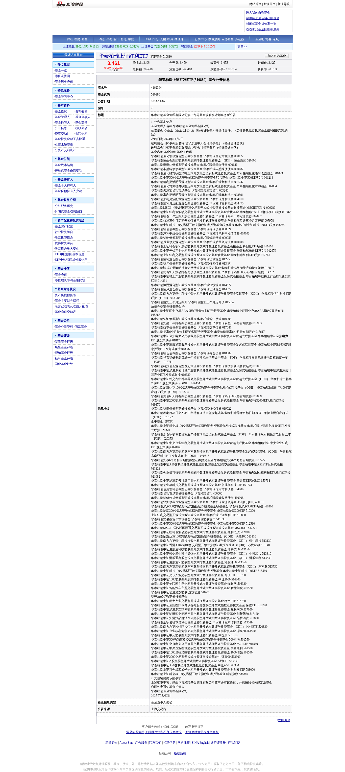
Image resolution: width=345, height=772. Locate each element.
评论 (109, 39)
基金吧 (259, 39)
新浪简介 (111, 742)
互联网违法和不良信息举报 (163, 732)
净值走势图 (62, 76)
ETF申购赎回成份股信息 (71, 260)
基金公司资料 (64, 327)
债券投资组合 (64, 243)
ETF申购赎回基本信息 (69, 254)
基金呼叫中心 (64, 96)
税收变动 (81, 128)
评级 (148, 39)
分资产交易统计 (65, 150)
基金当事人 (82, 117)
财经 (70, 39)
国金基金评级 (64, 364)
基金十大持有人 (65, 185)
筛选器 (239, 39)
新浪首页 (269, 4)
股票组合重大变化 (67, 248)
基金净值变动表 (65, 312)
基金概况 (61, 111)
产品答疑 (234, 742)
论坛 (276, 39)
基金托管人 (62, 122)
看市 (116, 39)
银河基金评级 (64, 358)
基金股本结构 (64, 165)
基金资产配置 (64, 226)
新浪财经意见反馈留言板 (202, 732)
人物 (163, 39)
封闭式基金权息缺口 (68, 211)
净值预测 (214, 39)
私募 (170, 39)
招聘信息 (169, 742)
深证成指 (108, 46)
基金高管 (81, 122)
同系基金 (81, 327)
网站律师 (184, 742)
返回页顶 (284, 720)
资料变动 (81, 111)
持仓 (124, 39)
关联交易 (81, 133)
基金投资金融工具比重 (70, 139)
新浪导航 (284, 4)
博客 (268, 39)
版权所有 (180, 753)
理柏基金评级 (64, 353)
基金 (85, 39)
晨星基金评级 (64, 347)
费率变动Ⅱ (61, 133)
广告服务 (141, 742)
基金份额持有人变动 (68, 191)
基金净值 (61, 274)
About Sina (126, 742)
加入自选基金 (277, 56)
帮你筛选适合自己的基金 (262, 18)
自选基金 (227, 39)
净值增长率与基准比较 (70, 280)
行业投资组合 (64, 232)
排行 (156, 39)
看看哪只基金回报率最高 (262, 29)
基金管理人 (62, 117)
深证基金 (187, 46)
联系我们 (155, 742)
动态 (102, 39)
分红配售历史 (64, 206)
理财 (77, 39)
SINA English (200, 742)
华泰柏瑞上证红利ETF (123, 56)
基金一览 (61, 70)
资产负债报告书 (65, 295)
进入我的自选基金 (258, 12)
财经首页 (255, 4)
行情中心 (201, 39)
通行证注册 (218, 742)
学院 (131, 39)
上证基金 (147, 46)
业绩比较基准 (64, 144)
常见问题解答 (135, 732)
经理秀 (179, 39)
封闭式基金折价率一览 (261, 24)
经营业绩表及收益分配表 (71, 306)
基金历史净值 (64, 81)
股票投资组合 (64, 237)
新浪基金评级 (64, 341)
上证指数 (69, 46)
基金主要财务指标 (67, 300)
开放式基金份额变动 (68, 170)
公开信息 (61, 128)
